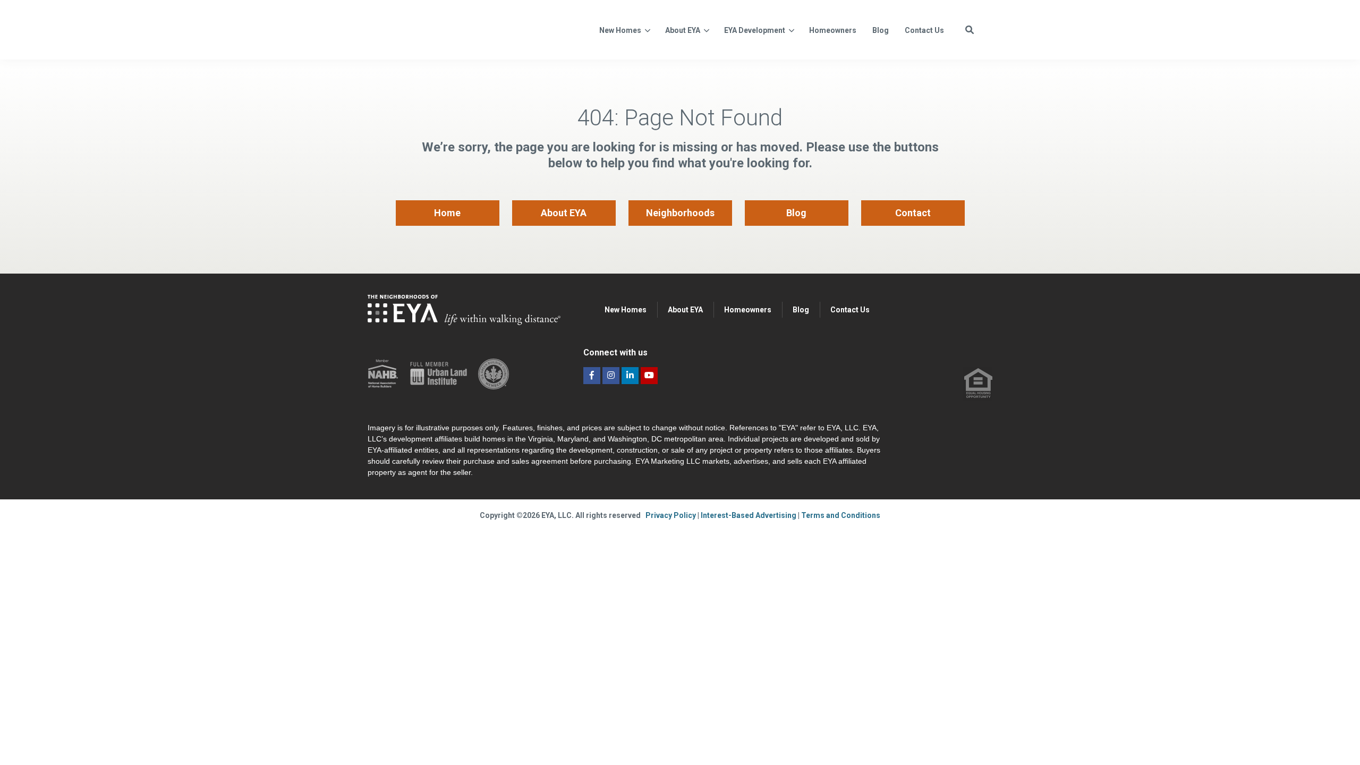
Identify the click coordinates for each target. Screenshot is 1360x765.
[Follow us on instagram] (610, 375)
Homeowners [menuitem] (747, 309)
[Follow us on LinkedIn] (630, 375)
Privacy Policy (671, 515)
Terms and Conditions (840, 515)
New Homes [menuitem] (626, 309)
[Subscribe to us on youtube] (649, 375)
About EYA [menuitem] (563, 212)
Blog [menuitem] (796, 212)
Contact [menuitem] (913, 212)
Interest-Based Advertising (749, 515)
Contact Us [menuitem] (850, 309)
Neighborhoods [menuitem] (680, 212)
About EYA (682, 30)
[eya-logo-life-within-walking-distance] (472, 28)
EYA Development (754, 30)
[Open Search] (969, 30)
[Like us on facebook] (591, 375)
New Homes (620, 30)
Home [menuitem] (447, 212)
